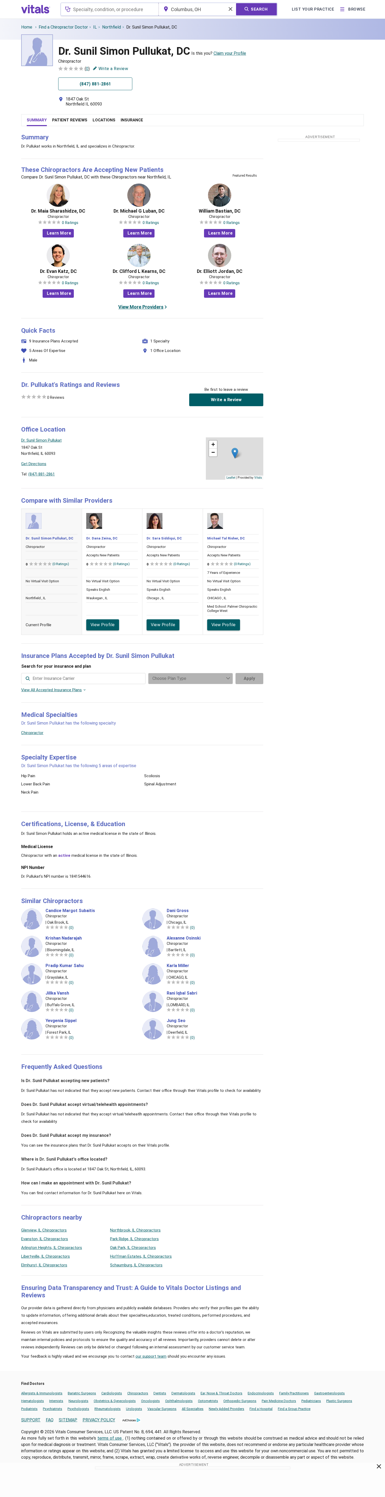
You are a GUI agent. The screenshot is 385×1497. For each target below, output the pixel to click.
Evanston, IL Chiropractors (44, 1239)
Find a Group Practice (294, 1409)
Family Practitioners (294, 1393)
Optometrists (208, 1401)
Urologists (134, 1409)
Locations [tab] (104, 120)
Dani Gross (178, 910)
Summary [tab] (37, 120)
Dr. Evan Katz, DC (58, 271)
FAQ (49, 1419)
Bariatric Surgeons (82, 1393)
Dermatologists (183, 1393)
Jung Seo (176, 1020)
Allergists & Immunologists (41, 1393)
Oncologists (150, 1401)
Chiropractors (137, 1393)
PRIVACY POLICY (99, 1419)
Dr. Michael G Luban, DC (139, 211)
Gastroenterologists (329, 1393)
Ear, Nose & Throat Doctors (221, 1393)
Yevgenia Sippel (61, 1020)
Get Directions (33, 463)
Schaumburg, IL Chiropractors (136, 1265)
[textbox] (109, 9)
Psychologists (78, 1409)
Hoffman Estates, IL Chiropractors (141, 1256)
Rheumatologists (107, 1409)
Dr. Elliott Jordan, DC (219, 271)
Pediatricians (311, 1401)
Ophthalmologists (179, 1401)
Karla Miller (178, 965)
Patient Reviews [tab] (69, 120)
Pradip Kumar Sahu (65, 965)
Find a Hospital (261, 1409)
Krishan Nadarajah (64, 938)
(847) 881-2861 (41, 474)
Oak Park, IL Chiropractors (133, 1247)
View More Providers (141, 307)
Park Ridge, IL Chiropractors (134, 1239)
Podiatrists (29, 1409)
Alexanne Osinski (184, 938)
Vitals (258, 477)
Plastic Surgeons (339, 1401)
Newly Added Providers (226, 1409)
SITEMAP (68, 1419)
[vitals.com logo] (35, 9)
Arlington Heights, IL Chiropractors (51, 1247)
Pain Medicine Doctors (279, 1401)
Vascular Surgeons (161, 1409)
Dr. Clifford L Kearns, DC (139, 271)
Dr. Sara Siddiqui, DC (164, 538)
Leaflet (231, 477)
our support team (150, 1356)
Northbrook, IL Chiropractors (135, 1230)
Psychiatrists (52, 1409)
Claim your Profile (230, 53)
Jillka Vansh (57, 993)
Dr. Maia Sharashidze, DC (58, 211)
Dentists (159, 1393)
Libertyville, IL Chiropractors (45, 1256)
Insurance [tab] (132, 120)
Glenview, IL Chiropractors (44, 1230)
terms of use (110, 1438)
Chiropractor (32, 732)
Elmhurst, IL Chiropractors (44, 1265)
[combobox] (109, 9)
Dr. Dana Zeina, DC (101, 538)
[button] (235, 453)
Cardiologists (111, 1393)
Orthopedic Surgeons (239, 1401)
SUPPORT (30, 1419)
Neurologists (78, 1401)
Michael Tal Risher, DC (226, 538)
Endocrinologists (261, 1393)
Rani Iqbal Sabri (182, 993)
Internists (56, 1401)
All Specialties (192, 1409)
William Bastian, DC (220, 211)
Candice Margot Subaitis (70, 910)
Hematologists (32, 1401)
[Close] (379, 1467)
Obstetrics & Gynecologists (115, 1401)
